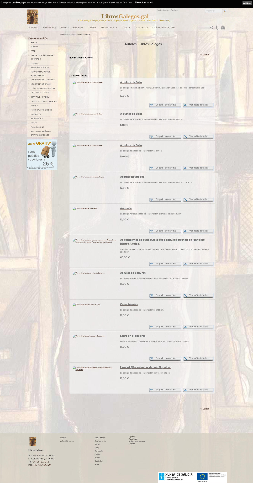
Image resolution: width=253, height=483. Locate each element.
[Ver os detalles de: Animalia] (85, 208)
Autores (77, 27)
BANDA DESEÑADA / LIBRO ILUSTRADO (42, 57)
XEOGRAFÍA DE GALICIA (41, 84)
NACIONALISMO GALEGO (41, 110)
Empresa (49, 27)
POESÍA (34, 123)
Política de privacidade (137, 441)
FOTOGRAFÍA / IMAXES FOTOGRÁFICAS (40, 74)
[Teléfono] (216, 28)
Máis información (144, 2)
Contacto (141, 27)
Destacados (99, 451)
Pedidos (97, 458)
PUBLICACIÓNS (37, 127)
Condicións (99, 461)
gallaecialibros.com (67, 441)
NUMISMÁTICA (37, 118)
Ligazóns (132, 437)
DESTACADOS (109, 27)
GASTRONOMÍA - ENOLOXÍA (43, 80)
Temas (92, 27)
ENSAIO (34, 63)
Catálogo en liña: (38, 38)
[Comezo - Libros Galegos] (32, 17)
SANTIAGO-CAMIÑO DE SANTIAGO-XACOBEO (41, 133)
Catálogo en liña (76, 34)
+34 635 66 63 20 (42, 465)
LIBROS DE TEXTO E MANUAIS (44, 101)
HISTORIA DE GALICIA (40, 93)
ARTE (33, 51)
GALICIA (33, 42)
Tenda (63, 27)
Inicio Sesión (162, 10)
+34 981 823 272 (40, 461)
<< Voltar (204, 54)
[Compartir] (211, 28)
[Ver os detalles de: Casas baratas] (86, 304)
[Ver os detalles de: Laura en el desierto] (88, 336)
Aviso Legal (133, 439)
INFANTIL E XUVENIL (40, 97)
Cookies (132, 444)
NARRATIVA (36, 114)
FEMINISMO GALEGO (40, 67)
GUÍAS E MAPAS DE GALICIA (43, 88)
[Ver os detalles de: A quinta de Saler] (88, 82)
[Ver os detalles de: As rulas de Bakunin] (88, 273)
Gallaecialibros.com (163, 27)
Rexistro (174, 10)
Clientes (98, 454)
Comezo (33, 27)
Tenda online (100, 437)
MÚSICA (34, 105)
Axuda (126, 27)
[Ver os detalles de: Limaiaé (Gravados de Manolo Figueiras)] (94, 370)
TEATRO (34, 47)
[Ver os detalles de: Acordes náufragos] (88, 177)
